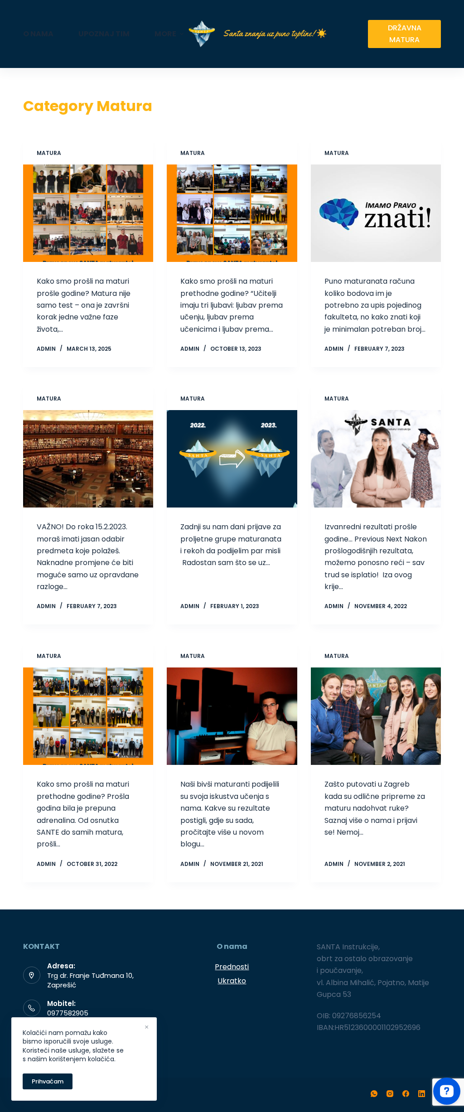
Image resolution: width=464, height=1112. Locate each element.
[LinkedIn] (421, 1093)
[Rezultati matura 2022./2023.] (232, 213)
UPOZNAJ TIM (104, 34)
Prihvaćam (47, 1081)
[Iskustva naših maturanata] (232, 716)
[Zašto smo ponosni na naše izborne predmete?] (376, 459)
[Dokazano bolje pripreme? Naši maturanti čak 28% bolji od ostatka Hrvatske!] (88, 213)
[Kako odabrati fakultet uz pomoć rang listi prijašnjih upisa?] (88, 459)
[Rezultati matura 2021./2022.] (88, 716)
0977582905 (67, 1013)
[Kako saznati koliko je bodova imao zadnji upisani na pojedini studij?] (376, 213)
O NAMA (38, 34)
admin (46, 349)
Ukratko (232, 981)
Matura (49, 153)
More (165, 34)
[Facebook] (405, 1093)
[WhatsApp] (374, 1093)
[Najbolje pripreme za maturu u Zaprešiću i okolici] (376, 716)
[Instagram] (390, 1093)
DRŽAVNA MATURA (404, 34)
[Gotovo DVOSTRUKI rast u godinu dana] (232, 459)
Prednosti (232, 967)
